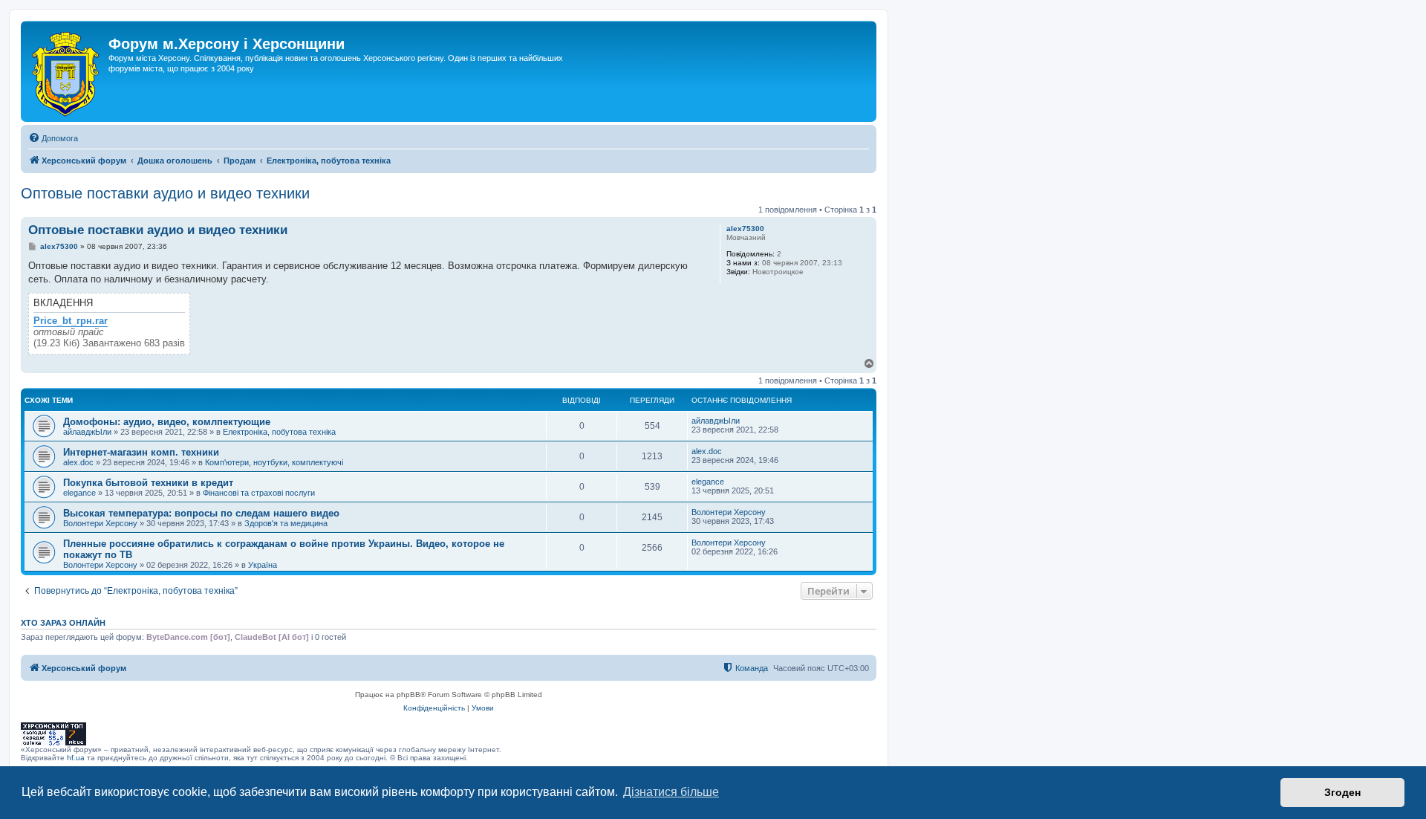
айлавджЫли (87, 431)
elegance (79, 492)
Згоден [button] (1342, 792)
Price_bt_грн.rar (70, 321)
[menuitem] (53, 138)
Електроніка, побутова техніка (279, 431)
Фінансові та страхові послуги (259, 492)
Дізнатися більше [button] (671, 792)
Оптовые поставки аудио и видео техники (165, 193)
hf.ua (76, 758)
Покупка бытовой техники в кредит (148, 482)
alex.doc (78, 462)
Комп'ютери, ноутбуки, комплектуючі (274, 462)
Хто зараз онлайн (63, 622)
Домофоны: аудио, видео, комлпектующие (166, 421)
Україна (262, 564)
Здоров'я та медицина (286, 523)
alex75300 (745, 228)
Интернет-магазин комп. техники (141, 452)
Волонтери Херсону (100, 523)
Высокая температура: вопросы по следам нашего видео (201, 513)
